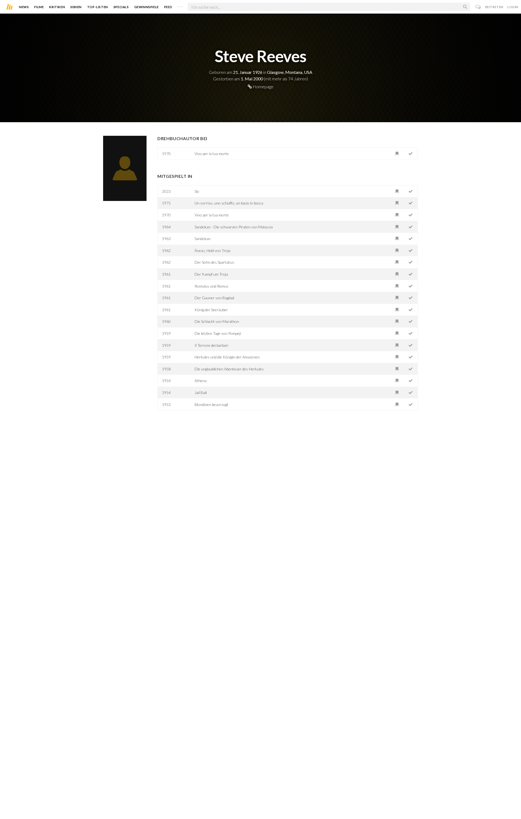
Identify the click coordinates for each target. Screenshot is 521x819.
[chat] (478, 7)
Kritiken (57, 7)
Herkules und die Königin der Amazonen (227, 357)
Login (512, 7)
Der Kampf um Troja (211, 274)
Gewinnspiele (146, 7)
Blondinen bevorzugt (211, 404)
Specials (121, 7)
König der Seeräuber (211, 309)
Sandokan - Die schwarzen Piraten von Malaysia (234, 227)
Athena (201, 380)
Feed (168, 7)
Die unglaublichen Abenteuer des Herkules (229, 369)
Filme (39, 7)
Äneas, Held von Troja (212, 250)
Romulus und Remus (211, 286)
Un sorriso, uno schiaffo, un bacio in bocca (229, 203)
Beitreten (494, 7)
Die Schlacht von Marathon (217, 321)
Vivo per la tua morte (212, 153)
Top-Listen (97, 7)
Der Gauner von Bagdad (214, 297)
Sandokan (203, 238)
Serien (76, 7)
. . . (179, 6)
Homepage (263, 86)
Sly (197, 191)
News (24, 7)
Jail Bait (201, 392)
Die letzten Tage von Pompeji (218, 333)
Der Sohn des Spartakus (214, 262)
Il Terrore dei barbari (211, 345)
